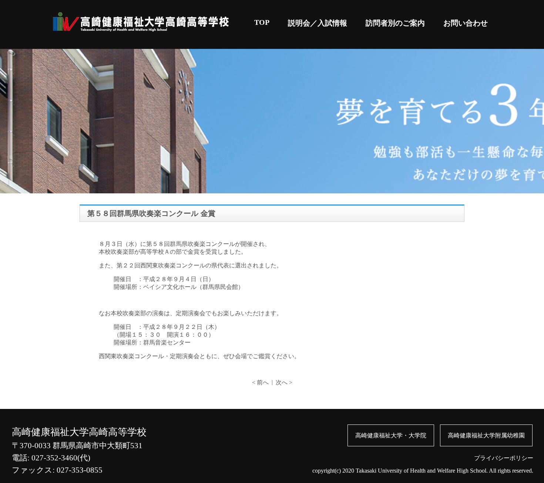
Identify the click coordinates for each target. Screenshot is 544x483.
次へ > (284, 382)
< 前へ (260, 382)
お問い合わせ (465, 23)
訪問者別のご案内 (395, 23)
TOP (261, 22)
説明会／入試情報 (317, 23)
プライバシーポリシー (503, 458)
